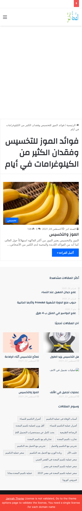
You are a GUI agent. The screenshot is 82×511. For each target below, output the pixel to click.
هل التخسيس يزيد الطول (64, 356)
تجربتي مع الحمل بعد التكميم (31, 445)
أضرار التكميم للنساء (30, 418)
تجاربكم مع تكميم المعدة (39, 439)
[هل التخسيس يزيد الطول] (61, 342)
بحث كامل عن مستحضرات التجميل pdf (34, 432)
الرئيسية (71, 125)
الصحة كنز (71, 228)
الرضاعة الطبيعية (68, 432)
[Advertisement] (41, 71)
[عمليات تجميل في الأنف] (61, 378)
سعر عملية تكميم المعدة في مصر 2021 (57, 473)
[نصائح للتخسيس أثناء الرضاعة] (21, 342)
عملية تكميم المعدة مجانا (20, 473)
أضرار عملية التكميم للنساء (63, 425)
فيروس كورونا (69, 479)
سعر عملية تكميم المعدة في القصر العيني (56, 459)
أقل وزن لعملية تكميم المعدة (30, 425)
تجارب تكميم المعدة (67, 439)
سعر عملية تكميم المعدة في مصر (60, 466)
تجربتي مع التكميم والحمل (64, 445)
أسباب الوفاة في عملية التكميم (61, 418)
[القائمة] (5, 18)
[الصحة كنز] (73, 17)
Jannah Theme (15, 498)
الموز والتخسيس (64, 234)
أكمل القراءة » (65, 252)
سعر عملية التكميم (14, 452)
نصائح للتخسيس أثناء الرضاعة (22, 356)
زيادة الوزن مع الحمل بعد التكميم (46, 452)
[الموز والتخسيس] (21, 378)
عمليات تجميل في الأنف (64, 392)
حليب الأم (72, 452)
